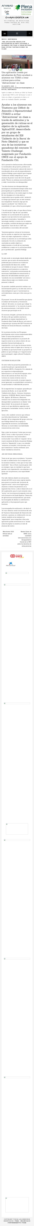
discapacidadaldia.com (17, 17)
